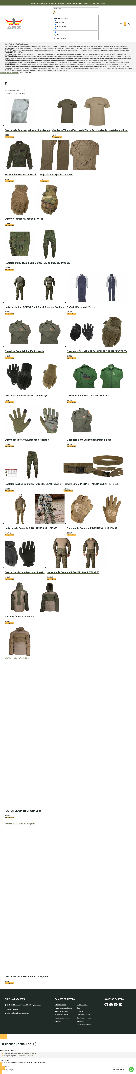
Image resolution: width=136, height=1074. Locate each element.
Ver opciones (9, 137)
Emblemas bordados (61, 1011)
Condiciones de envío (84, 1018)
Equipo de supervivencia (62, 1018)
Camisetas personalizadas (63, 1008)
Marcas (8, 69)
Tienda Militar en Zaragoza (9, 73)
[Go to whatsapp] (131, 1069)
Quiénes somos (82, 1005)
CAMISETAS (9, 49)
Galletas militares (60, 1005)
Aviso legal (80, 1021)
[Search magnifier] (54, 11)
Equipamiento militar (61, 1015)
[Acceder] (128, 23)
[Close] (3, 1036)
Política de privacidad (84, 1024)
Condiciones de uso (83, 1015)
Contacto (80, 1011)
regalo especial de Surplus (27, 1053)
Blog (78, 1008)
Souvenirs (58, 1021)
